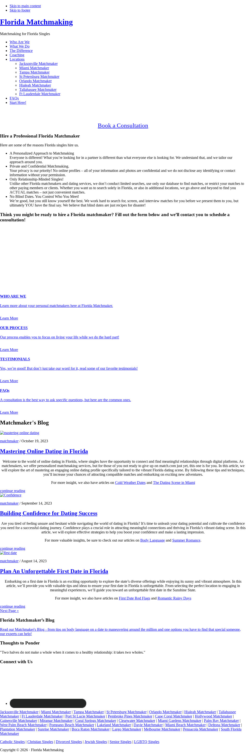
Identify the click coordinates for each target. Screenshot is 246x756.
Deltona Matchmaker (224, 725)
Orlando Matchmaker (165, 712)
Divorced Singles (69, 742)
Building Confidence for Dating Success (48, 513)
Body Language (152, 540)
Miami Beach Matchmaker (185, 725)
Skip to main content (25, 6)
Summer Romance (186, 540)
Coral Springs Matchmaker (95, 721)
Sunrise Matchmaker (53, 729)
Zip (4, 272)
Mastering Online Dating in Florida (44, 451)
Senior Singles (120, 742)
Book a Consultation (123, 125)
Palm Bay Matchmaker (221, 721)
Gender (7, 229)
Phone (6, 262)
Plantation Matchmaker (17, 729)
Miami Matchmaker (56, 712)
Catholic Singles (12, 742)
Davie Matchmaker (148, 725)
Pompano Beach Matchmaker (71, 725)
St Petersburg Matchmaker (126, 712)
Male (9, 238)
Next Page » (9, 611)
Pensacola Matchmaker (200, 729)
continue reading (12, 491)
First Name (10, 247)
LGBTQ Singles (146, 742)
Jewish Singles (96, 742)
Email (6, 257)
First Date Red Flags (134, 598)
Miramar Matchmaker (56, 721)
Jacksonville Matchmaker (19, 712)
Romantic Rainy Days (174, 598)
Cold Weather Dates (130, 483)
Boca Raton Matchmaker (91, 729)
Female (23, 238)
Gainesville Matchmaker (18, 721)
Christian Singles (40, 742)
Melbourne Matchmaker (162, 729)
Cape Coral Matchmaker (173, 716)
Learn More (9, 318)
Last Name (9, 252)
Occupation (10, 267)
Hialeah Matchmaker (200, 712)
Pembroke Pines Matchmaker (130, 716)
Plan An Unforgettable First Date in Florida (54, 571)
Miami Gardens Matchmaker (179, 721)
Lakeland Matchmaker (114, 725)
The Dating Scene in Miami (174, 483)
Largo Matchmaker (126, 729)
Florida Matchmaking (36, 22)
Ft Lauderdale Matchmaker (42, 716)
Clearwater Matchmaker (137, 721)
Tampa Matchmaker (89, 712)
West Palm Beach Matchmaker (23, 725)
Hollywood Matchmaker (213, 716)
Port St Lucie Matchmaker (85, 716)
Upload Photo (10, 277)
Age (4, 242)
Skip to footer (20, 10)
